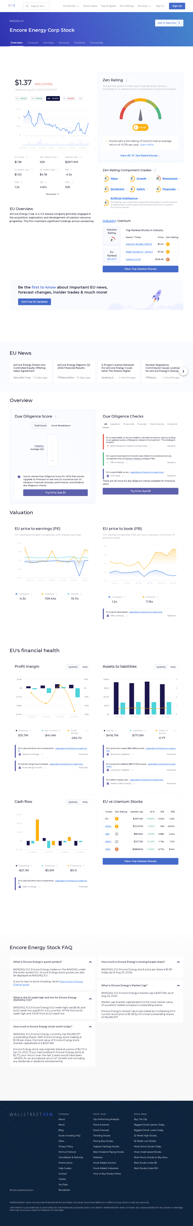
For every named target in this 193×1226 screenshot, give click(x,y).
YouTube (63, 1184)
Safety (141, 189)
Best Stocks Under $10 (146, 1168)
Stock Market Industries (105, 1168)
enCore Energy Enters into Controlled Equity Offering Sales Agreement (29, 367)
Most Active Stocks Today (147, 1146)
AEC (107, 834)
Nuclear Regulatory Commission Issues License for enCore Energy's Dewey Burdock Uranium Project (163, 368)
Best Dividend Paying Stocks (108, 1152)
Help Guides (65, 1168)
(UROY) (148, 244)
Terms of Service (67, 1152)
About (62, 1119)
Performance (66, 1162)
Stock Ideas (90, 6)
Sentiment (117, 189)
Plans (61, 1141)
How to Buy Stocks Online (107, 1173)
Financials (169, 189)
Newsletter (64, 1190)
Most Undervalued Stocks (147, 1152)
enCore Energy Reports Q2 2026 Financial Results (73, 366)
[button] (52, 962)
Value (114, 178)
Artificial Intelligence (124, 198)
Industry (109, 221)
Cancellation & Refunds (71, 1157)
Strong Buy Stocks (103, 1141)
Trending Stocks (101, 1135)
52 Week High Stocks (145, 1135)
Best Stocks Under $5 (145, 1162)
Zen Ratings (127, 6)
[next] (183, 371)
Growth (141, 178)
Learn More (147, 144)
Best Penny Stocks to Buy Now (151, 1157)
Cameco (130, 259)
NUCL (108, 826)
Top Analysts (108, 6)
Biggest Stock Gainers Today (149, 1124)
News (62, 1124)
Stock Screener (101, 1124)
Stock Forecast (101, 1130)
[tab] (16, 42)
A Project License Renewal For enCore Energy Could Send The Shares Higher (117, 367)
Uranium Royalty (135, 244)
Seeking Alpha (108, 377)
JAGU (108, 841)
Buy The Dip (140, 1119)
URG (107, 849)
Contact (63, 1173)
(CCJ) (137, 259)
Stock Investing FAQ (69, 1135)
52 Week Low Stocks (145, 1141)
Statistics (98, 1157)
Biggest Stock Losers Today (148, 1130)
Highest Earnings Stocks (106, 1146)
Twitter (62, 1179)
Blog (61, 1130)
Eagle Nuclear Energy (135, 252)
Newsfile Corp (22, 377)
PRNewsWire (65, 377)
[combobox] (36, 6)
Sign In (160, 6)
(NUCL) (149, 252)
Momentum (170, 178)
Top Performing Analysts (106, 1119)
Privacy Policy (66, 1146)
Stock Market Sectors (104, 1162)
